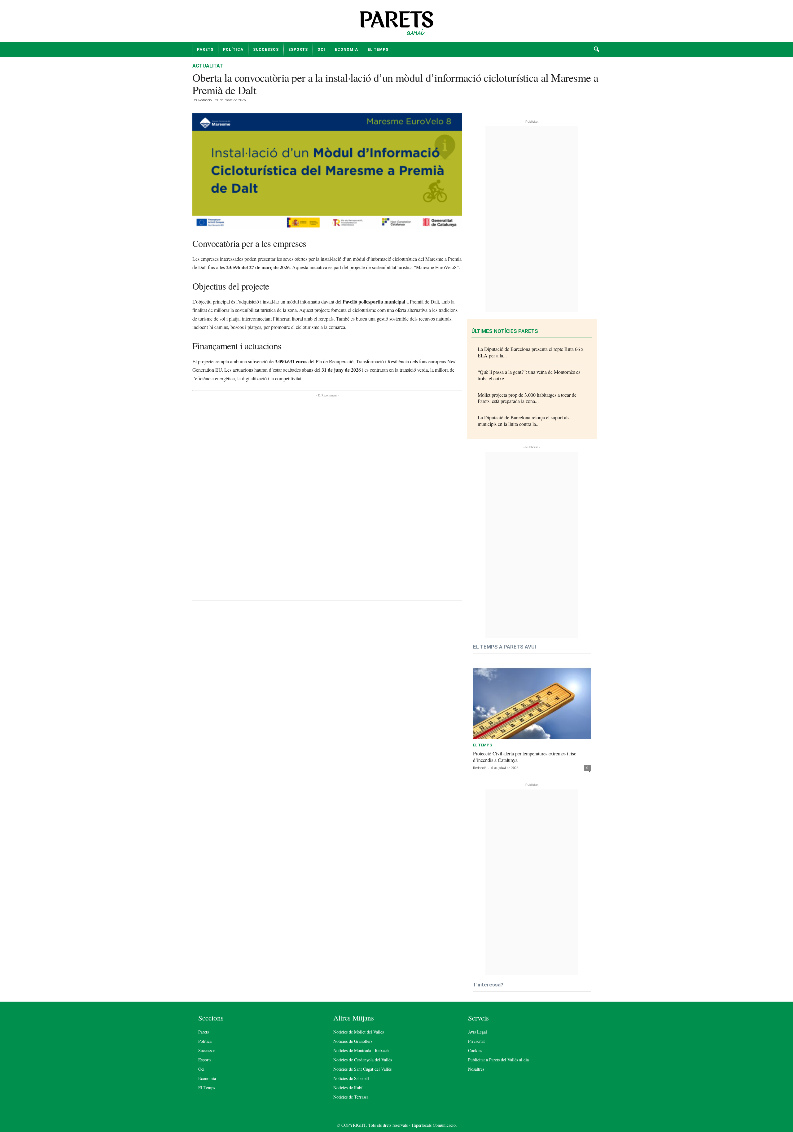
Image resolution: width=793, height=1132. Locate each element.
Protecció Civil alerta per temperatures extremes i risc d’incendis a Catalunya (524, 756)
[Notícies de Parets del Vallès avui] (396, 23)
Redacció (205, 100)
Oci (321, 49)
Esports (298, 49)
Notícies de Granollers (352, 1041)
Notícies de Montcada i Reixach (361, 1050)
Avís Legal (477, 1032)
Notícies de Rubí (347, 1087)
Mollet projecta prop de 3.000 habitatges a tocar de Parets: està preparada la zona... (527, 397)
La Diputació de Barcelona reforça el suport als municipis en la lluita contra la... (523, 420)
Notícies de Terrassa (350, 1097)
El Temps (378, 49)
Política (233, 49)
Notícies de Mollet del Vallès (358, 1032)
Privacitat (476, 1041)
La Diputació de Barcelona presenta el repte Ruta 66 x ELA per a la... (531, 352)
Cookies (475, 1050)
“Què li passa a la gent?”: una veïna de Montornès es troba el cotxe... (529, 375)
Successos (266, 49)
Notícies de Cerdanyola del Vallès (362, 1060)
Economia (346, 49)
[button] (596, 49)
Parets (205, 49)
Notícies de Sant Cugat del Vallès (362, 1069)
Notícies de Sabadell (351, 1078)
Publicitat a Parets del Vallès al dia (498, 1060)
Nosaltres (476, 1069)
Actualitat (207, 66)
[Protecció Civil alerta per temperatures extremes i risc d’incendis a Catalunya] (532, 701)
